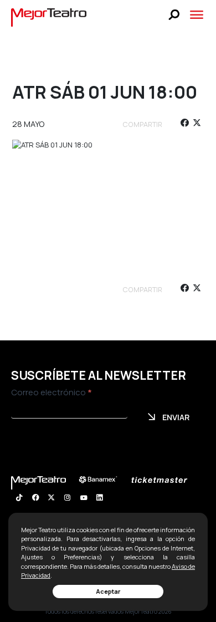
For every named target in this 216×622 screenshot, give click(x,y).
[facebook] (184, 124)
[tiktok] (19, 499)
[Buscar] (174, 14)
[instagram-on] (67, 499)
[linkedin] (99, 499)
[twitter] (197, 124)
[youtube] (83, 499)
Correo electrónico (51, 392)
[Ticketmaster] (164, 480)
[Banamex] (103, 480)
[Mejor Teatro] (49, 17)
